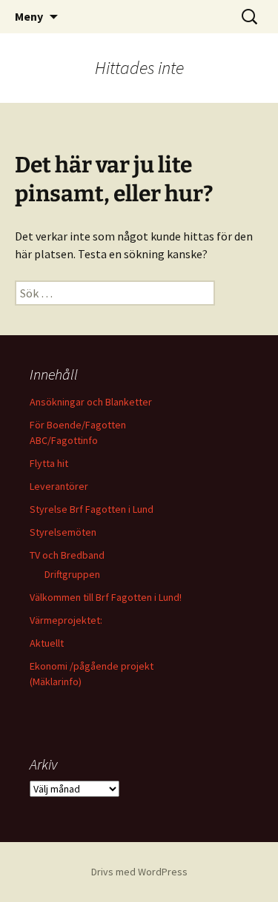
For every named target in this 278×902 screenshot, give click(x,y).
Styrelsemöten (63, 532)
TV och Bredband (67, 555)
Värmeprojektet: (66, 620)
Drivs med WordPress (139, 871)
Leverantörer (59, 486)
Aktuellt (47, 643)
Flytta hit (49, 463)
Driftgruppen (72, 574)
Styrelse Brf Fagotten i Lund (91, 509)
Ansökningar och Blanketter (91, 401)
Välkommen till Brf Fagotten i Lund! (106, 597)
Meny (29, 16)
